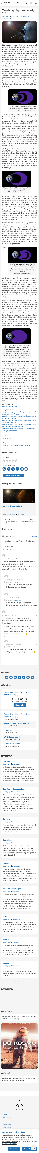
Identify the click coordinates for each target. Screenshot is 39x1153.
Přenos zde (19, 705)
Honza (16, 582)
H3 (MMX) (8, 730)
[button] (26, 3)
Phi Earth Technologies (12, 889)
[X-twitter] (19, 677)
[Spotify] (28, 677)
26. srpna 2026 (16, 919)
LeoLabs (6, 761)
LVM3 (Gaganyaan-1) (12, 737)
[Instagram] (15, 677)
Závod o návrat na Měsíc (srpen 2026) (16, 507)
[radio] (3, 460)
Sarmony (6, 819)
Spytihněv (17, 647)
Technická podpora (7, 1117)
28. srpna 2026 (16, 764)
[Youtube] (6, 677)
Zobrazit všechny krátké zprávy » (19, 981)
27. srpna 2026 (16, 843)
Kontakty (5, 1114)
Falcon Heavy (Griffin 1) (13, 744)
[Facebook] (11, 677)
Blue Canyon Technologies (13, 789)
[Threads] (23, 677)
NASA (5, 917)
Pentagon (6, 863)
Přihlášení (33, 536)
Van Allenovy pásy (24, 445)
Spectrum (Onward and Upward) (16, 724)
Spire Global (7, 840)
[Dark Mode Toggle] (33, 1147)
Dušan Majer (5, 16)
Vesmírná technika (7, 1127)
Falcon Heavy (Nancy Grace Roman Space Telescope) (17, 693)
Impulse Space (8, 963)
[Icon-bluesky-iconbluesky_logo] (32, 677)
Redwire (6, 940)
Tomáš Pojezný (6, 764)
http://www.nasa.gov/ (9, 406)
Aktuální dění (7, 438)
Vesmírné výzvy (7, 1124)
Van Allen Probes (12, 445)
